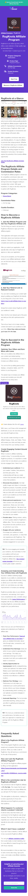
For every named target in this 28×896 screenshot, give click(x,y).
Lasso (22, 424)
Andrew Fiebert (7, 51)
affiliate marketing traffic (16, 838)
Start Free (14, 79)
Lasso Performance (18, 599)
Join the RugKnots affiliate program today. (12, 161)
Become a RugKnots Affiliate (13, 85)
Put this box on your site (14, 417)
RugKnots (14, 404)
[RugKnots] (14, 393)
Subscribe (14, 887)
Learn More (14, 413)
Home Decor (7, 196)
